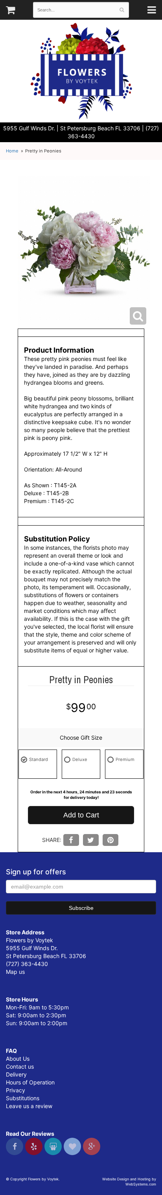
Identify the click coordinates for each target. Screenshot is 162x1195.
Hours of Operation (30, 1082)
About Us (17, 1058)
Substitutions (22, 1098)
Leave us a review (29, 1106)
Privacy (15, 1090)
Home (12, 151)
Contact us (20, 1066)
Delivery (16, 1074)
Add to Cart (81, 815)
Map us (15, 971)
